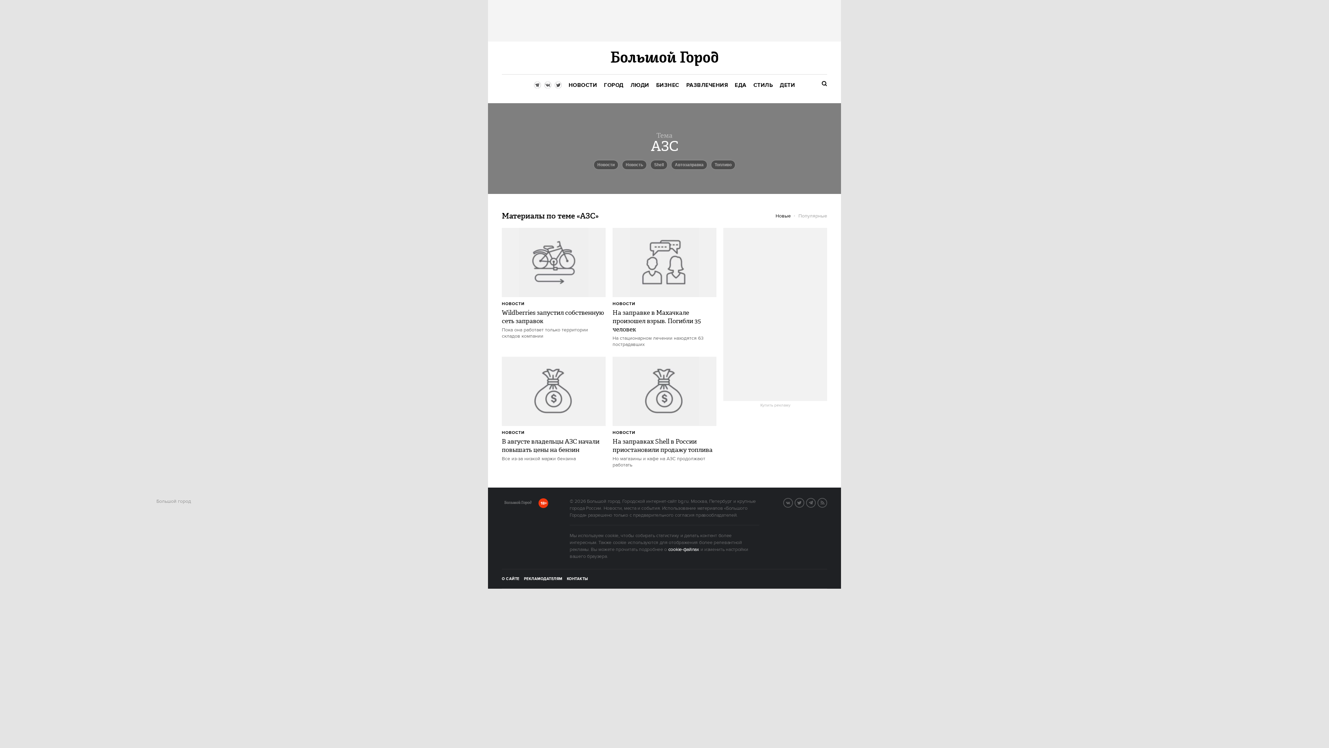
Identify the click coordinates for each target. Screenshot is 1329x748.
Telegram (815, 502)
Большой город (518, 504)
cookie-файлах (683, 549)
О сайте (510, 579)
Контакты (577, 579)
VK (792, 502)
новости (606, 164)
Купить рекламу (775, 405)
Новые (783, 216)
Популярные (812, 216)
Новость (634, 164)
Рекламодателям (543, 579)
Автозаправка (689, 164)
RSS (826, 502)
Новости (513, 303)
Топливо (723, 164)
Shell (659, 164)
